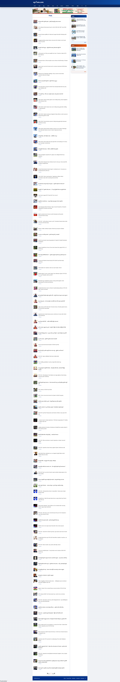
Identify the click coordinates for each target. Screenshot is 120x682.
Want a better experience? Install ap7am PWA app (3, 681)
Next (53, 673)
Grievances (82, 678)
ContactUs (78, 678)
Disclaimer (73, 678)
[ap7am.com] (38, 2)
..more (85, 42)
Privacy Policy (68, 678)
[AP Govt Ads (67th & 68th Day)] (60, 11)
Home (65, 678)
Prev (49, 673)
